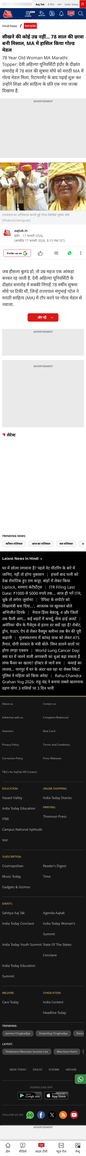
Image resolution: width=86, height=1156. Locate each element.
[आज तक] (8, 13)
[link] (82, 3)
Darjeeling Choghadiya (53, 1033)
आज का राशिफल (41, 543)
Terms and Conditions (56, 745)
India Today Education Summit (18, 970)
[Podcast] (52, 13)
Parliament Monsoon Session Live (27, 1051)
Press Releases (52, 758)
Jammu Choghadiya (18, 1033)
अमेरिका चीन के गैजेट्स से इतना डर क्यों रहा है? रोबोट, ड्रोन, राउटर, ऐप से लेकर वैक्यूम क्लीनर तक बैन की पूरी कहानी (41, 631)
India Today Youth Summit (22, 944)
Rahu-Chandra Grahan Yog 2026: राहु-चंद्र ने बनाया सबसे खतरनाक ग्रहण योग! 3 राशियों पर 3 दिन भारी (42, 682)
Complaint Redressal (55, 717)
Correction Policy (12, 758)
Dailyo (37, 1069)
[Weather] (41, 14)
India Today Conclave (18, 923)
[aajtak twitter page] (52, 1115)
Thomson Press (54, 816)
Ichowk (54, 1069)
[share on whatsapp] (80, 1079)
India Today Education (18, 808)
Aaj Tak (40, 4)
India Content (53, 1002)
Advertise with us (12, 717)
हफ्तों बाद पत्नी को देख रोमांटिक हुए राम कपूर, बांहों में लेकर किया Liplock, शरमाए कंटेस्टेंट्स (40, 581)
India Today (72, 4)
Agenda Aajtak (54, 913)
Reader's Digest (54, 866)
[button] (78, 1148)
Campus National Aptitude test (22, 834)
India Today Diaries (57, 797)
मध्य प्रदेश (30, 26)
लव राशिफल (66, 543)
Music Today (11, 876)
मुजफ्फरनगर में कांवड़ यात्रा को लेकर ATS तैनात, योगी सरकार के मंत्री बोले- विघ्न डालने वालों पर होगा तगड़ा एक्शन (41, 644)
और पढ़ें (42, 317)
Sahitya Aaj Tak (13, 913)
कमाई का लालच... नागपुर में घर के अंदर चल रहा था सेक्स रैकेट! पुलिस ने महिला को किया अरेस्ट (42, 669)
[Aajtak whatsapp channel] (30, 1115)
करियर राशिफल (14, 543)
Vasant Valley (12, 797)
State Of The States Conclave (57, 949)
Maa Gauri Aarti (67, 1051)
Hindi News (9, 26)
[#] (69, 254)
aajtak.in (21, 230)
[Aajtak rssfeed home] (63, 1115)
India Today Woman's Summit (59, 928)
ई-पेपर (51, 4)
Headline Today (54, 1012)
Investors (7, 731)
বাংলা (59, 4)
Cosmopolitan (12, 866)
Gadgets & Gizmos (16, 887)
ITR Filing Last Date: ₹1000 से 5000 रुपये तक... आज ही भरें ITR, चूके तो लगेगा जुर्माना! (42, 593)
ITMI (5, 819)
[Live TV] (71, 14)
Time (46, 876)
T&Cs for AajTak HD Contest (19, 772)
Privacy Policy (10, 745)
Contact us (49, 704)
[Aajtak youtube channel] (74, 1115)
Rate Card (49, 731)
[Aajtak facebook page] (41, 1115)
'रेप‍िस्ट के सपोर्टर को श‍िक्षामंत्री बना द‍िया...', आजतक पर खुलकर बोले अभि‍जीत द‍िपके (37, 606)
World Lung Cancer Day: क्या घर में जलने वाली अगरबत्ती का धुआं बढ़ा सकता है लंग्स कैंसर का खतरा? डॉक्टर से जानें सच (41, 657)
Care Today (10, 1002)
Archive (71, 1069)
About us (7, 704)
